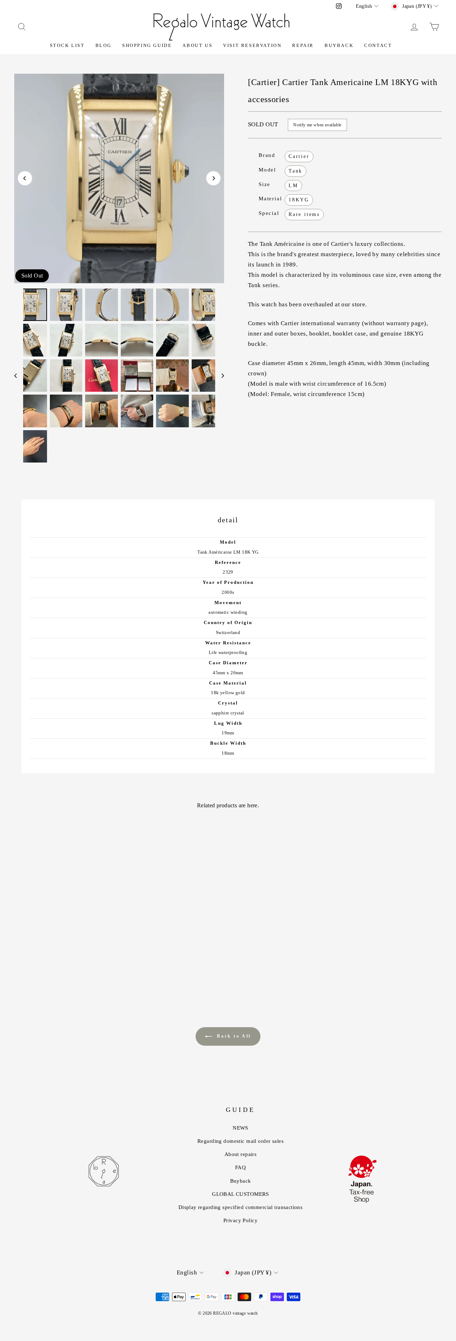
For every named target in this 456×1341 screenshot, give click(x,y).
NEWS (240, 1128)
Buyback (339, 45)
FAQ (240, 1167)
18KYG (299, 199)
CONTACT (378, 45)
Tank (295, 171)
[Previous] (25, 178)
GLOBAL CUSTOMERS (240, 1194)
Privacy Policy (240, 1220)
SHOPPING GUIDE (147, 45)
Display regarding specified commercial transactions (240, 1207)
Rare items (304, 214)
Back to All (233, 1035)
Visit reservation (252, 45)
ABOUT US (197, 45)
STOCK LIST (67, 45)
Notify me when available (317, 124)
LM (293, 185)
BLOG (103, 45)
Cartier (299, 156)
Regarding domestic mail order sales (240, 1141)
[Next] (213, 178)
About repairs (240, 1154)
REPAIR (303, 45)
